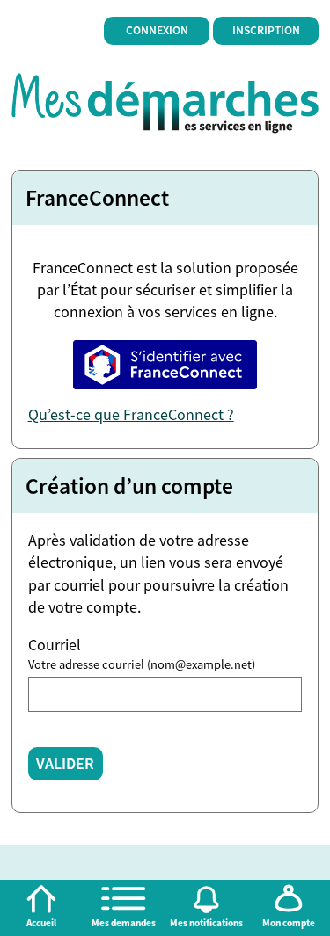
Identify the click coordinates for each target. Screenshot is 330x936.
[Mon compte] (288, 898)
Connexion (157, 30)
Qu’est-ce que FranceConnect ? (131, 414)
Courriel (54, 645)
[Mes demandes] (124, 898)
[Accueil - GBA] (165, 101)
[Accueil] (41, 898)
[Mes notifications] (206, 898)
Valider (65, 763)
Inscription (266, 30)
